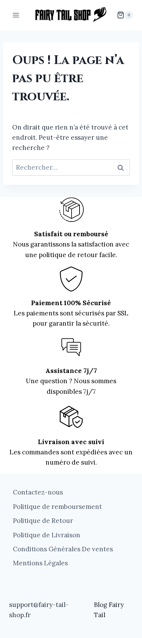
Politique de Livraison (46, 535)
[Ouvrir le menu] (16, 15)
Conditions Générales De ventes (63, 549)
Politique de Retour (43, 520)
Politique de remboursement (57, 506)
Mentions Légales (40, 563)
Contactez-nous (38, 492)
